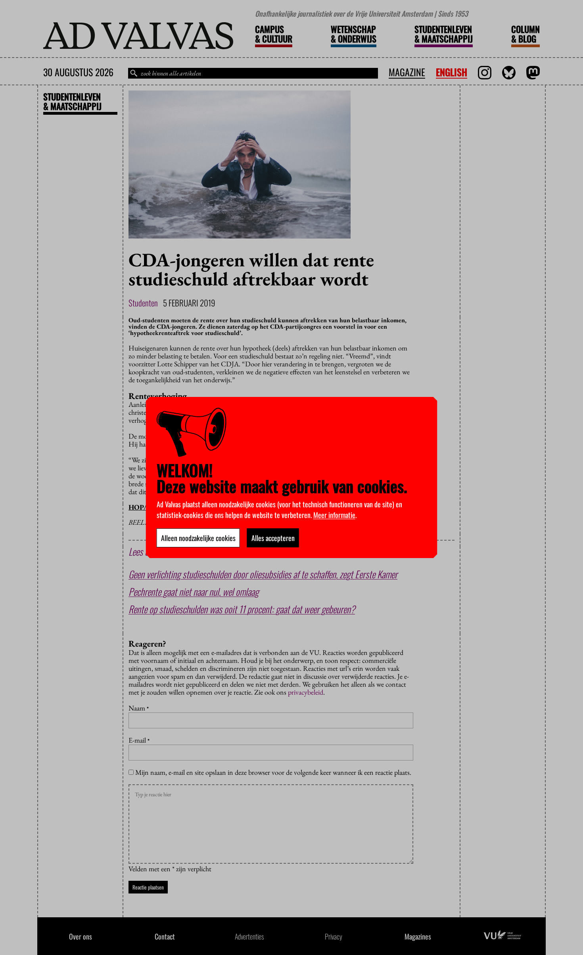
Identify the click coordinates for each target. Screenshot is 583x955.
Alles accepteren (273, 538)
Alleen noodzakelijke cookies (198, 538)
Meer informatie (334, 515)
